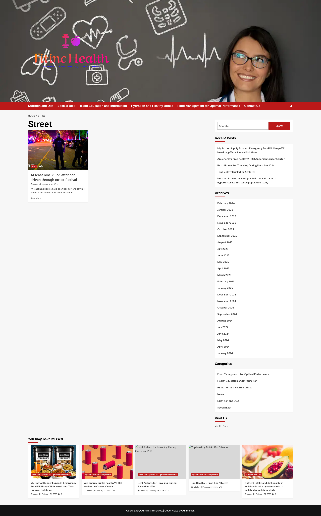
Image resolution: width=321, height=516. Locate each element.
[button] (291, 106)
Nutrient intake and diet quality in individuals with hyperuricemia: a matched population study (246, 180)
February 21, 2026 (263, 494)
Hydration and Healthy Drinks (152, 106)
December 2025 (226, 216)
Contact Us (252, 106)
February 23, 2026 (103, 491)
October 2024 (225, 307)
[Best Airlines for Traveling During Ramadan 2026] (160, 462)
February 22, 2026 (210, 487)
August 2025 (225, 242)
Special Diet (66, 106)
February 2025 (226, 281)
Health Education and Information (103, 106)
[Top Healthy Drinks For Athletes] (214, 462)
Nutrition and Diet (40, 106)
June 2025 (223, 255)
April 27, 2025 (47, 184)
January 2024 (225, 353)
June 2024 (223, 333)
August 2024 (225, 320)
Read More (36, 198)
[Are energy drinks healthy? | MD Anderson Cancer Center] (107, 462)
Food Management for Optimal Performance (208, 106)
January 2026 (225, 209)
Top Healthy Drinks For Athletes (236, 171)
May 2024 (223, 340)
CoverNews (171, 510)
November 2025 (226, 222)
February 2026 (226, 203)
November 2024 (226, 300)
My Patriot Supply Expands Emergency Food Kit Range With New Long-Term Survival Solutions (252, 150)
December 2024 (226, 294)
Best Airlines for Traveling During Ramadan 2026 (245, 165)
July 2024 (222, 327)
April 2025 (223, 268)
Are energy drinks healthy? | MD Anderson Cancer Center (251, 158)
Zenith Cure (221, 426)
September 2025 (227, 235)
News (34, 166)
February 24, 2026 (49, 494)
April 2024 (223, 346)
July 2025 (222, 248)
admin (35, 184)
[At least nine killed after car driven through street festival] (58, 150)
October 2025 (225, 229)
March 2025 (224, 274)
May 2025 (223, 261)
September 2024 (227, 314)
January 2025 (225, 287)
